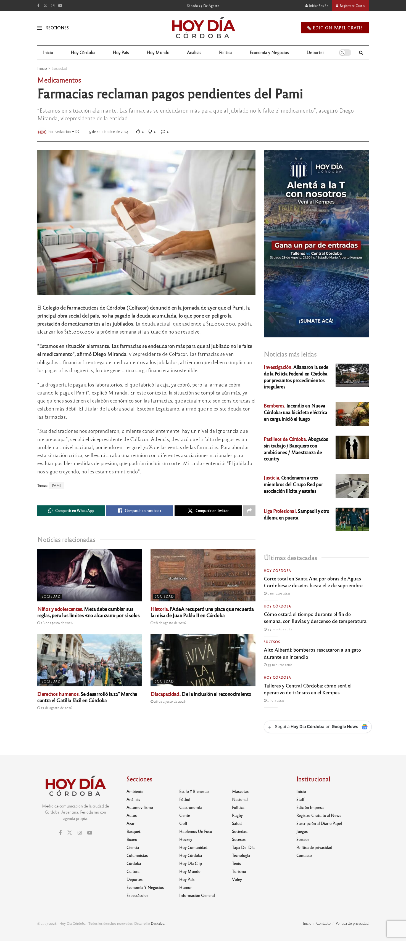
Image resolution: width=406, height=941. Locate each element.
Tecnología (241, 855)
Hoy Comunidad (193, 847)
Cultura (132, 871)
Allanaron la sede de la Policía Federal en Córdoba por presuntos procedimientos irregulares (296, 377)
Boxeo (131, 839)
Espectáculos (137, 895)
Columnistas (137, 855)
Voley (237, 879)
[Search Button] (361, 52)
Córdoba (133, 863)
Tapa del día (243, 847)
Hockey (185, 839)
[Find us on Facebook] (38, 5)
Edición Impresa (310, 807)
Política (225, 52)
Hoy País (121, 52)
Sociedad (59, 68)
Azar (130, 823)
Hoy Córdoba (83, 52)
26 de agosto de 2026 (169, 701)
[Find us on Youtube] (60, 5)
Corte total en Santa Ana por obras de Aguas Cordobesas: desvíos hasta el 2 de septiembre (313, 581)
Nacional (240, 799)
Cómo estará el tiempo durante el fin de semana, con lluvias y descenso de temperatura (315, 617)
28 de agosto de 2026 (56, 622)
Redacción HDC (67, 131)
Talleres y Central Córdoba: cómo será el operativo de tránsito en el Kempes (308, 688)
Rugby (237, 815)
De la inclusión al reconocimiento (201, 693)
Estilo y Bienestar (194, 791)
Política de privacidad (314, 847)
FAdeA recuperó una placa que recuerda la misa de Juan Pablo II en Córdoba (202, 611)
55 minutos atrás (279, 664)
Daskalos (157, 923)
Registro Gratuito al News (318, 815)
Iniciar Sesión (318, 5)
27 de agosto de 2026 (56, 707)
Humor (185, 887)
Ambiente (134, 791)
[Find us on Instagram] (52, 5)
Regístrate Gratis (352, 5)
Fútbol (184, 799)
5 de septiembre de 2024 (108, 131)
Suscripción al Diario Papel (319, 823)
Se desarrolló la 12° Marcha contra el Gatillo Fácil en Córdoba (87, 696)
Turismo (239, 871)
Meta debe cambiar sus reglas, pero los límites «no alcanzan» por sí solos (88, 611)
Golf (183, 823)
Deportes (316, 52)
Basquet (133, 831)
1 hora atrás (275, 700)
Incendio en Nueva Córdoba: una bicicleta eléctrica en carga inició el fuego (295, 412)
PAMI (56, 485)
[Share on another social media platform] (249, 510)
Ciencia (132, 847)
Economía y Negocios (269, 52)
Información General (197, 895)
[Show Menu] (39, 28)
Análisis (194, 52)
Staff (300, 799)
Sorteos (302, 839)
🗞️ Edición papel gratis (335, 27)
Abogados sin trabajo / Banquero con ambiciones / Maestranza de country (296, 449)
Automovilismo (139, 807)
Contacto (304, 855)
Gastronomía (190, 807)
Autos (131, 815)
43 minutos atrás (279, 629)
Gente (184, 815)
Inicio (48, 52)
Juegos (302, 831)
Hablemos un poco (195, 831)
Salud (237, 823)
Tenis (236, 863)
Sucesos (272, 642)
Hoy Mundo (158, 52)
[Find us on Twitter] (45, 5)
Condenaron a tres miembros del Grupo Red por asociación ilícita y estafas (293, 484)
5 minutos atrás (278, 593)
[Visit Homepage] (203, 27)
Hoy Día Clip (190, 863)
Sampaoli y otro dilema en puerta (296, 514)
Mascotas (240, 791)
